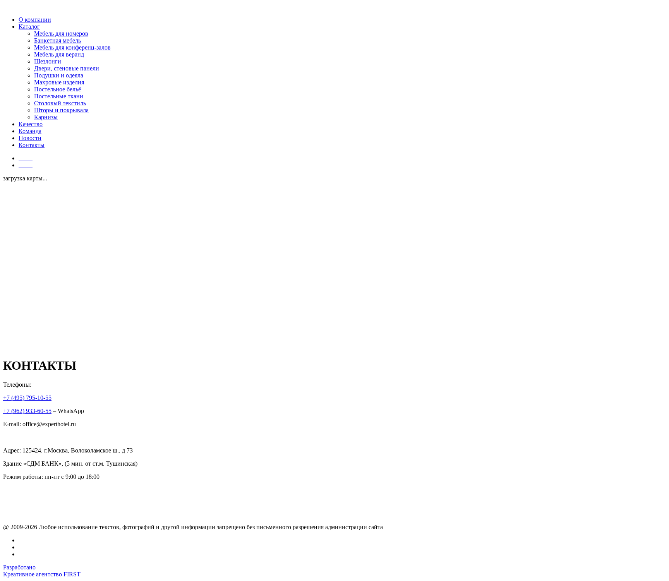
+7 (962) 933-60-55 (27, 411)
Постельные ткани (58, 96)
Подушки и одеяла (58, 75)
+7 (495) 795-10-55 (27, 397)
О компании (35, 19)
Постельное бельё (57, 89)
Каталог (29, 26)
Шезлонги (47, 61)
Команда (30, 131)
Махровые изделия (59, 82)
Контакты (32, 145)
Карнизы (46, 117)
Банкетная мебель (57, 40)
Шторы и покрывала (61, 110)
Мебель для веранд (59, 54)
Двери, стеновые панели (66, 68)
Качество (31, 124)
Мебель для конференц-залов (72, 47)
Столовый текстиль (60, 103)
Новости (30, 138)
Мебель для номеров (61, 33)
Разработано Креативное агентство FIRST (42, 571)
